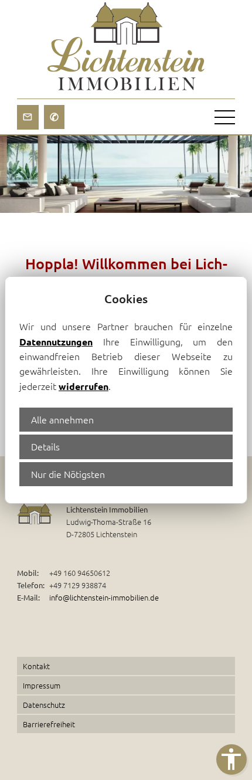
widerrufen (83, 386)
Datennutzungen (56, 341)
